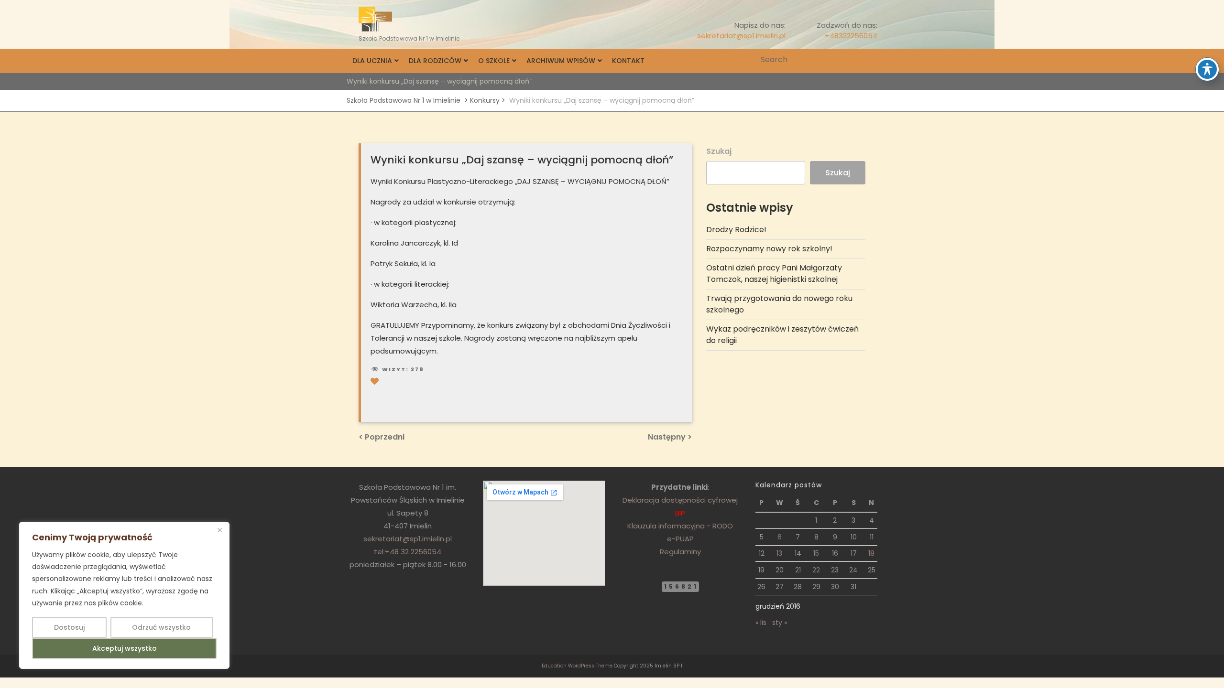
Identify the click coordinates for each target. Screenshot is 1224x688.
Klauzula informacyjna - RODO (680, 526)
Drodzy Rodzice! (736, 229)
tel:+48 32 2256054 (407, 552)
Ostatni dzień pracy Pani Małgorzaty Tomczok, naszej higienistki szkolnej (774, 273)
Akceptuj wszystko (124, 648)
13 (779, 553)
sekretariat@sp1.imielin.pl (741, 36)
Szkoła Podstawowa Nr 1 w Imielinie (403, 100)
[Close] (219, 530)
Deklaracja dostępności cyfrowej (680, 500)
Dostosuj (69, 627)
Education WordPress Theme (577, 665)
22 (816, 570)
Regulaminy (680, 552)
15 (816, 553)
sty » (779, 622)
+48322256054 (851, 36)
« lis (760, 622)
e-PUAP (680, 539)
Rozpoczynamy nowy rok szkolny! (769, 248)
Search (871, 59)
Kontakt (628, 60)
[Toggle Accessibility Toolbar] (1207, 69)
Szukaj (719, 151)
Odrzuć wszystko (161, 627)
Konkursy (485, 100)
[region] (124, 595)
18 (871, 553)
